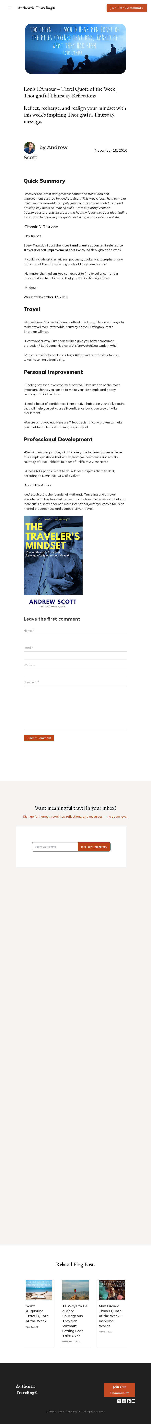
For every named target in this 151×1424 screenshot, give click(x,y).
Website (29, 665)
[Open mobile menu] (10, 7)
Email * (28, 648)
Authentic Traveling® (36, 7)
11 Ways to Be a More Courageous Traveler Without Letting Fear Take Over (74, 1321)
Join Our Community (126, 8)
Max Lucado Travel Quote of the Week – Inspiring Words (110, 1316)
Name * (29, 631)
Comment (31, 682)
